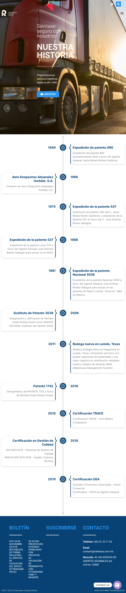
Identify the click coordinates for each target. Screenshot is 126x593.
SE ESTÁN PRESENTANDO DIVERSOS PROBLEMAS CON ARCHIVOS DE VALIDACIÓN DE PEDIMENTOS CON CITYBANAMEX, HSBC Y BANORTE (36, 559)
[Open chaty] (117, 585)
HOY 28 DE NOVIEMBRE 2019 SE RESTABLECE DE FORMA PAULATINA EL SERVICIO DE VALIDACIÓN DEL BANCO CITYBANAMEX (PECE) (17, 556)
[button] (118, 4)
